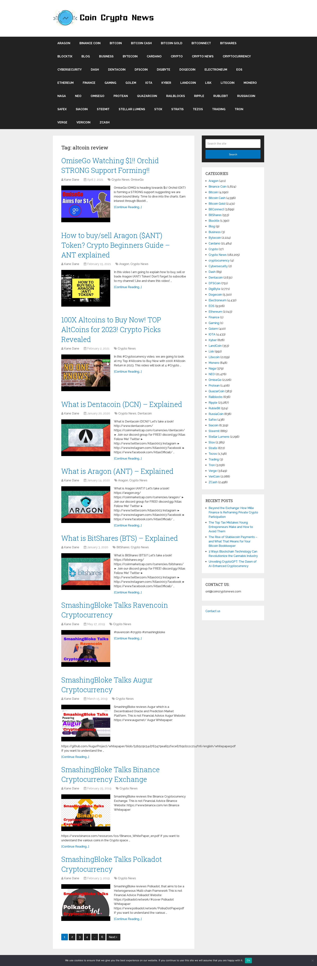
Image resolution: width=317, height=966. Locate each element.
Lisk (208, 83)
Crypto (177, 56)
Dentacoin (116, 69)
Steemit (103, 109)
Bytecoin (130, 56)
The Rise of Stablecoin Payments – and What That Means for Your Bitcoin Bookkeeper (233, 541)
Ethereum (65, 83)
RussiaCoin (246, 96)
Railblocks (175, 96)
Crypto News (203, 56)
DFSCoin (141, 69)
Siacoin (82, 109)
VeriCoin (83, 122)
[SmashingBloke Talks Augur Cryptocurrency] (85, 723)
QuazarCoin (147, 96)
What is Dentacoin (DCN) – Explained (121, 404)
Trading (218, 109)
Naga (61, 96)
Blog (85, 56)
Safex (62, 109)
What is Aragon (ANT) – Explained (117, 471)
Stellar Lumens (132, 109)
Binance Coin (90, 43)
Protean (121, 96)
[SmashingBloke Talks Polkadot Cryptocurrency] (85, 902)
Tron (239, 109)
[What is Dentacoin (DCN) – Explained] (85, 437)
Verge (62, 122)
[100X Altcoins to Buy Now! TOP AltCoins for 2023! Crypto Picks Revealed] (85, 372)
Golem (130, 83)
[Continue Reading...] (128, 207)
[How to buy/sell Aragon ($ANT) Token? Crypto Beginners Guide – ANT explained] (85, 288)
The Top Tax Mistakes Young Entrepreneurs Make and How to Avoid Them (231, 527)
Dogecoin (187, 69)
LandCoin (188, 83)
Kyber (166, 83)
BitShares (228, 43)
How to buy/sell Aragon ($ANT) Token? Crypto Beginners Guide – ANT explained (115, 245)
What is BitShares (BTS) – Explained (119, 538)
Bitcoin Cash (141, 43)
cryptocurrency (237, 56)
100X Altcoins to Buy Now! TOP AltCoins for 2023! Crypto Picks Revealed (111, 329)
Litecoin (227, 83)
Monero (250, 83)
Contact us (212, 611)
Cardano (154, 56)
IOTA (148, 83)
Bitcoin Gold (171, 43)
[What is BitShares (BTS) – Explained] (85, 571)
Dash (95, 69)
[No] (312, 960)
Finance (89, 83)
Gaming (110, 83)
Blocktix (64, 56)
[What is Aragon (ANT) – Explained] (85, 504)
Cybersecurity (69, 69)
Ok (248, 960)
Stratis (177, 109)
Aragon (63, 43)
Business (106, 56)
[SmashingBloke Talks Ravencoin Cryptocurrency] (85, 648)
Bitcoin (116, 43)
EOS (239, 69)
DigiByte (163, 69)
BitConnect (201, 43)
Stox (158, 109)
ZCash (105, 122)
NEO (78, 96)
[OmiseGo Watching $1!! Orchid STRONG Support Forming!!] (85, 204)
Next (112, 937)
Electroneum (216, 69)
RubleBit (220, 96)
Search (233, 154)
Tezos (198, 109)
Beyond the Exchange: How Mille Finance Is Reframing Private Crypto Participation (233, 512)
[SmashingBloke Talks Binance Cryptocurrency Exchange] (85, 812)
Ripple (199, 96)
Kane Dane (71, 179)
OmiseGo (97, 96)
